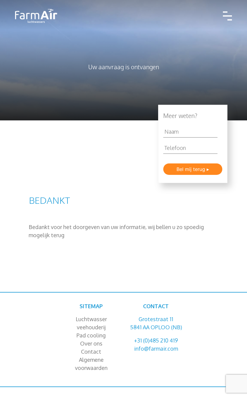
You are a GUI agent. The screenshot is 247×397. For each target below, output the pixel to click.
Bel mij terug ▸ (193, 169)
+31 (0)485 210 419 (156, 340)
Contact (91, 351)
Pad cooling (91, 335)
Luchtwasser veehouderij (91, 323)
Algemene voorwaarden (91, 363)
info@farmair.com (156, 348)
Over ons (91, 343)
